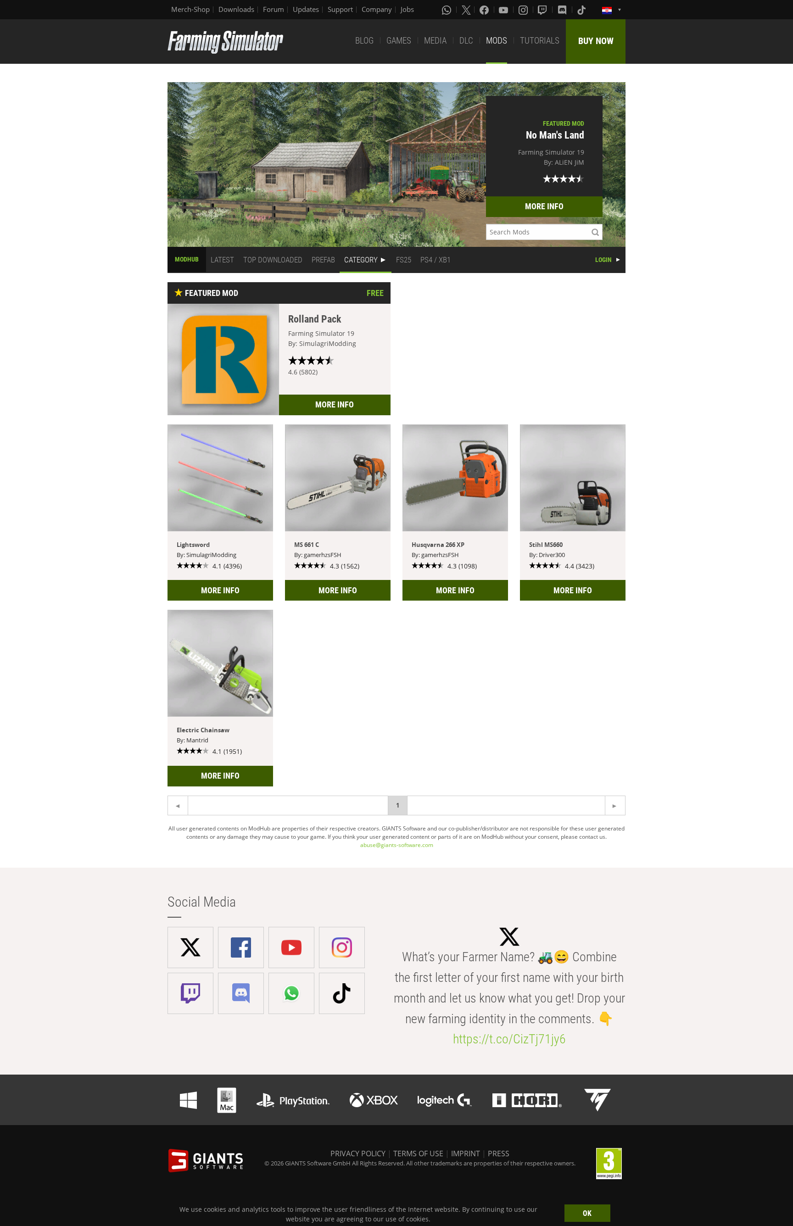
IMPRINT (465, 1153)
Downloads (236, 9)
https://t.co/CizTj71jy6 (509, 1039)
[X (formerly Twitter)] (466, 10)
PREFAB (323, 259)
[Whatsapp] (447, 10)
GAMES (398, 40)
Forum (273, 9)
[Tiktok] (582, 10)
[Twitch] (543, 10)
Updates (306, 9)
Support (340, 9)
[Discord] (563, 10)
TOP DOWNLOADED (272, 259)
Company (377, 9)
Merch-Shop (190, 9)
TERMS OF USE (418, 1153)
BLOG (364, 40)
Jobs (407, 9)
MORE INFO (544, 206)
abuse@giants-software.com (396, 845)
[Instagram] (524, 10)
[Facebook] (485, 10)
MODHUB (187, 259)
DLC (466, 40)
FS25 (403, 259)
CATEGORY (361, 259)
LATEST (222, 259)
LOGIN (603, 259)
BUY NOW (596, 40)
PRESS (498, 1153)
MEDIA (435, 40)
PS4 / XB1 (435, 259)
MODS (496, 40)
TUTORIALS (539, 40)
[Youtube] (504, 10)
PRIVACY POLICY (357, 1153)
